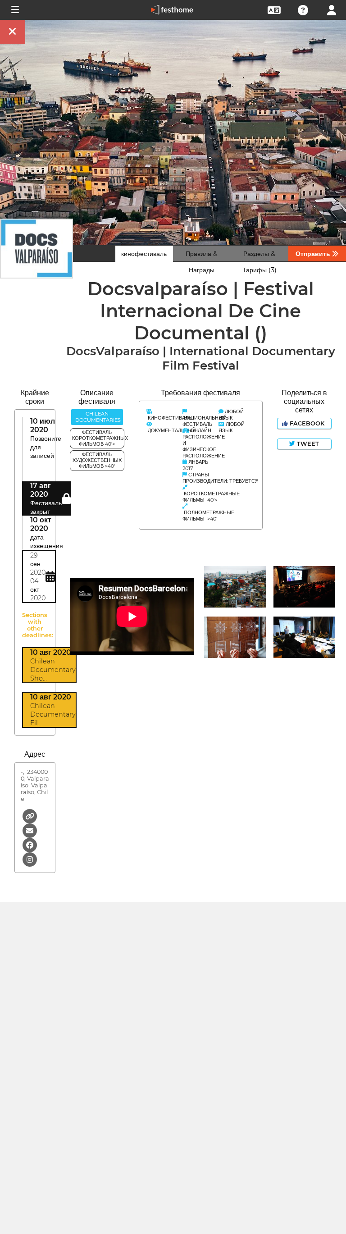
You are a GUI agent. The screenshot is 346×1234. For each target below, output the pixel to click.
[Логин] (331, 9)
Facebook (307, 423)
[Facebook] (30, 844)
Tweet (307, 443)
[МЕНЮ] (14, 10)
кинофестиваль (144, 254)
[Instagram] (30, 858)
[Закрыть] (12, 32)
